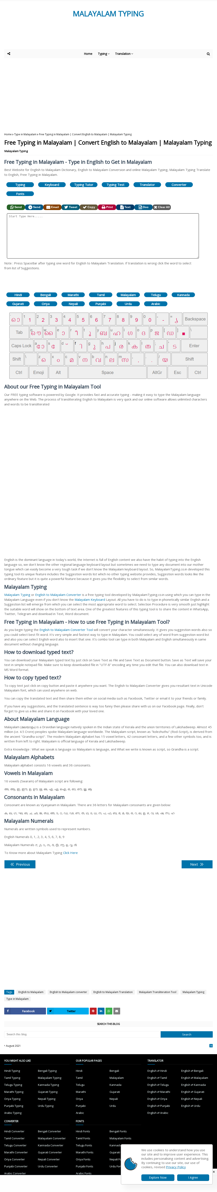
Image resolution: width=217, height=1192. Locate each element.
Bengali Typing (47, 1071)
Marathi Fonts (84, 1152)
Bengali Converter (49, 1131)
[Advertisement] (108, 37)
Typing (20, 184)
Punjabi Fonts (84, 1166)
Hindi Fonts (83, 1131)
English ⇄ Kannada (193, 1085)
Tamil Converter (14, 1138)
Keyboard (52, 184)
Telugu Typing (13, 1085)
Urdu (128, 304)
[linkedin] (101, 1011)
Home (8, 134)
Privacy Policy (176, 1167)
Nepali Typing (46, 1099)
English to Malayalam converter (68, 992)
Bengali (45, 295)
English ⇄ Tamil (157, 1078)
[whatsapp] (109, 1011)
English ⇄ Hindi (157, 1071)
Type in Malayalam (25, 134)
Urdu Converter (48, 1166)
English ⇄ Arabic (157, 1113)
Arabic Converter (15, 1173)
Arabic (155, 304)
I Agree (193, 1177)
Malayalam (128, 295)
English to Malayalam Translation (113, 992)
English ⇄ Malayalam (194, 1078)
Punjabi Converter (16, 1166)
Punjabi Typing (13, 1106)
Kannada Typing (48, 1085)
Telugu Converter (15, 1145)
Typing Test (115, 184)
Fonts (20, 194)
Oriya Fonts (83, 1159)
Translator (147, 184)
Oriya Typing (12, 1099)
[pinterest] (93, 1011)
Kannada (183, 295)
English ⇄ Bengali (192, 1071)
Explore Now (158, 1177)
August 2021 (109, 1046)
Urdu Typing (45, 1106)
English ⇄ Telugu (158, 1085)
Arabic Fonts (84, 1173)
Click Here (70, 853)
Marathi (73, 295)
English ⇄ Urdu (190, 1106)
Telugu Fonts (84, 1145)
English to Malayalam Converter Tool (66, 630)
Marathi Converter (16, 1152)
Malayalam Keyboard (90, 599)
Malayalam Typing (16, 151)
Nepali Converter (49, 1159)
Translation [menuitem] (123, 54)
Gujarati (18, 304)
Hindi (18, 295)
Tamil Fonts (83, 1138)
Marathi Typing (13, 1092)
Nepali (73, 304)
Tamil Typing (12, 1078)
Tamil (101, 295)
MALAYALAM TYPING (108, 13)
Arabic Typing (12, 1113)
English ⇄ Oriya (157, 1099)
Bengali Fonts (118, 1131)
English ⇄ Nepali (191, 1099)
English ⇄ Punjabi (158, 1106)
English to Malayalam (30, 992)
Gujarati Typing (47, 1092)
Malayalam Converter (52, 1138)
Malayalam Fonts (120, 1138)
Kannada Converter (50, 1145)
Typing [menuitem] (102, 54)
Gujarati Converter (50, 1152)
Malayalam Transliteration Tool (157, 992)
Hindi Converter (14, 1131)
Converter (179, 184)
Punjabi (100, 304)
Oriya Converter (14, 1159)
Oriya (46, 304)
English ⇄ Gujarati (192, 1092)
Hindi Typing (12, 1071)
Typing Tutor (83, 184)
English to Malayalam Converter (58, 594)
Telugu (156, 295)
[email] (116, 1011)
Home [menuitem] (88, 54)
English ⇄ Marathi (158, 1092)
